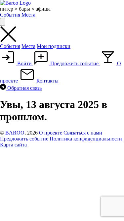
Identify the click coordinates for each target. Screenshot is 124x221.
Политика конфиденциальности (86, 138)
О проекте (50, 133)
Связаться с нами (82, 133)
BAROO (14, 133)
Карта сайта (13, 144)
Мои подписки (53, 46)
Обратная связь (24, 88)
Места (28, 15)
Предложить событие (74, 63)
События (10, 15)
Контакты (47, 80)
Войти (24, 63)
